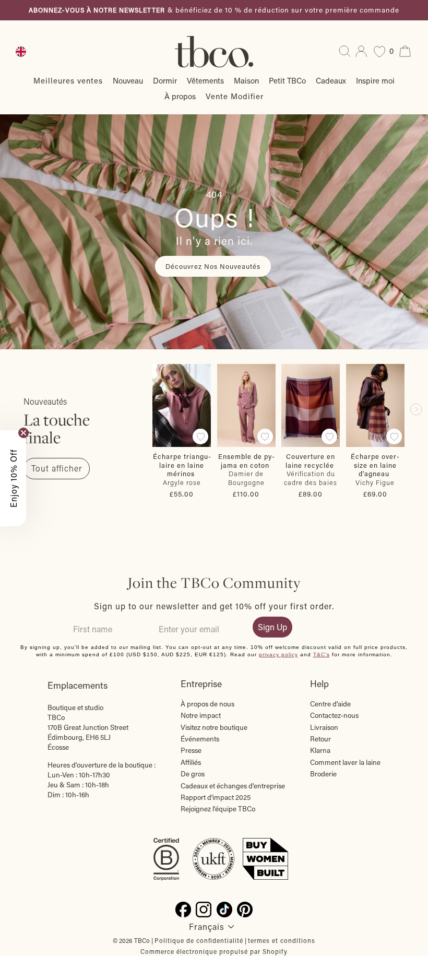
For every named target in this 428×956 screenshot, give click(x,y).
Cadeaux (331, 80)
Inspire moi (375, 80)
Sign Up (272, 626)
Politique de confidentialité (198, 940)
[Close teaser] (23, 433)
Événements (200, 738)
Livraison (324, 727)
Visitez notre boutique (214, 727)
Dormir (165, 80)
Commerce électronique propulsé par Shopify (214, 951)
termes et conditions (281, 940)
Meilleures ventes (68, 80)
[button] (13, 478)
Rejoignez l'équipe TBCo (218, 808)
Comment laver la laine (345, 762)
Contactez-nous (334, 715)
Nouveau (128, 80)
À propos (180, 96)
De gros (193, 773)
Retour (320, 738)
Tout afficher (56, 468)
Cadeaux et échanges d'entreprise (233, 785)
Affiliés (191, 762)
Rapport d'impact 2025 (216, 797)
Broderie (323, 773)
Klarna (320, 750)
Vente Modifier (235, 96)
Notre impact (201, 715)
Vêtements (205, 80)
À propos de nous (207, 704)
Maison (246, 80)
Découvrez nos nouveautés (212, 266)
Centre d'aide (330, 704)
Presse (191, 750)
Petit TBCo (287, 80)
